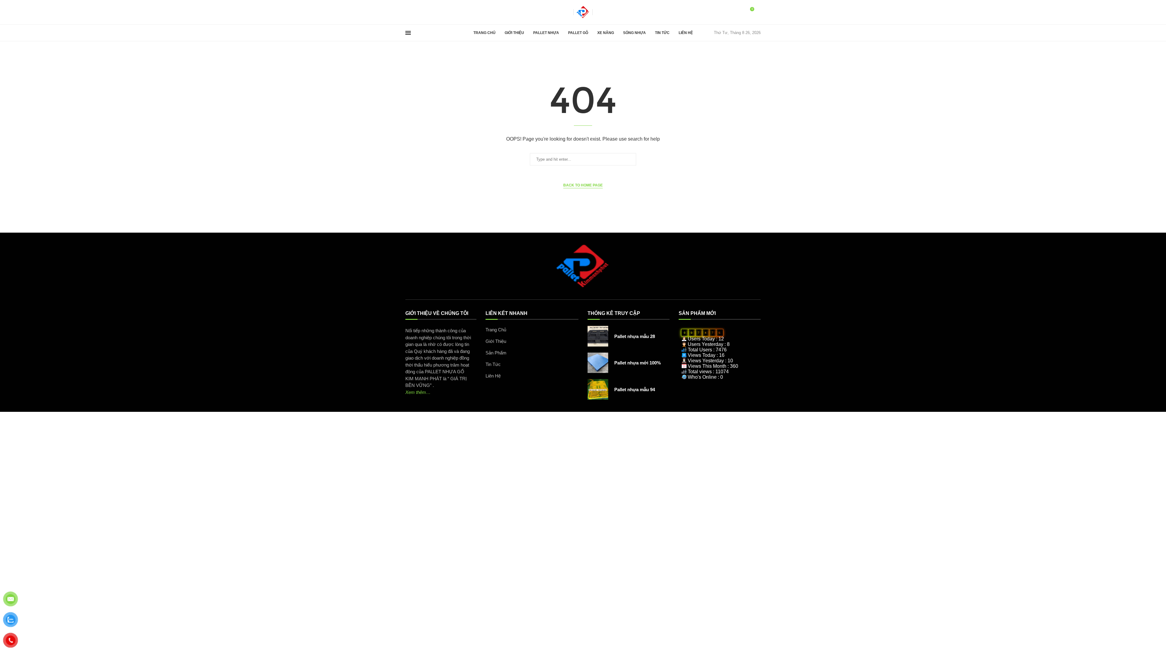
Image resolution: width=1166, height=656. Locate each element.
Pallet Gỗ (578, 33)
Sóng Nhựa (634, 33)
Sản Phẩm (496, 352)
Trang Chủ (484, 33)
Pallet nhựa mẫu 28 (634, 336)
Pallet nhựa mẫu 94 (634, 389)
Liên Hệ (686, 33)
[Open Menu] (408, 33)
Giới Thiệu (514, 33)
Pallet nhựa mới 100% (637, 362)
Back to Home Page (583, 185)
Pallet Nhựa (546, 33)
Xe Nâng (605, 33)
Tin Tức (662, 33)
